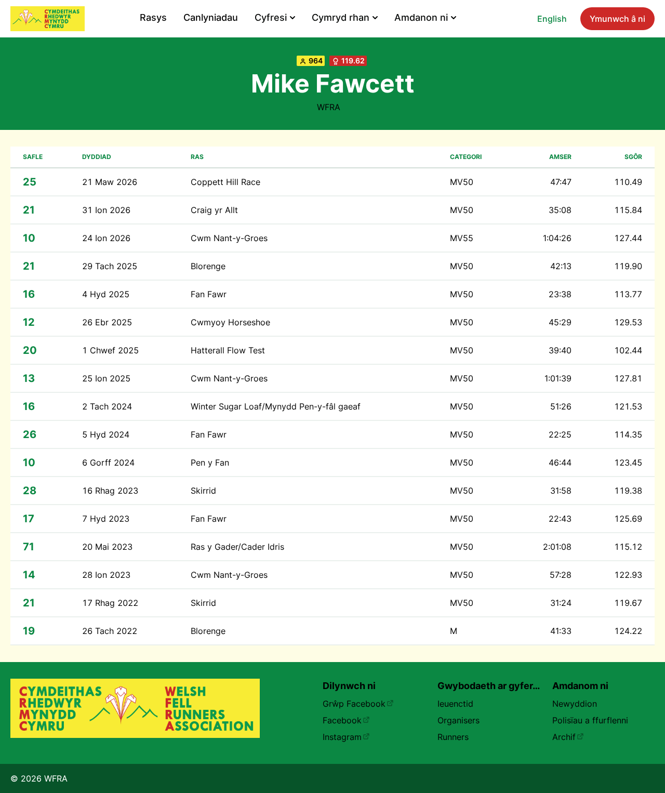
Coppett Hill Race (225, 182)
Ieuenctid (455, 703)
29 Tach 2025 (109, 266)
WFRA (328, 107)
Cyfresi (271, 17)
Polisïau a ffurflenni (590, 720)
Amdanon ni (421, 17)
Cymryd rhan (340, 17)
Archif (564, 737)
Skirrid (203, 490)
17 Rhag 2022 (110, 603)
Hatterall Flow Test (228, 350)
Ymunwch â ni (617, 19)
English (552, 19)
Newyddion (574, 703)
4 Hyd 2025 (105, 294)
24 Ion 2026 (106, 238)
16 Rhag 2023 (110, 490)
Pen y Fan (210, 462)
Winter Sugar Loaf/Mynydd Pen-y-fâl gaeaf (276, 406)
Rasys (153, 17)
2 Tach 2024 (107, 406)
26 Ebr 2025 (107, 322)
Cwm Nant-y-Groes (229, 238)
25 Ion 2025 (106, 378)
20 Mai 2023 (107, 546)
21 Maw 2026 (109, 182)
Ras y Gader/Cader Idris (237, 546)
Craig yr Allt (214, 210)
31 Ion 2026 (106, 210)
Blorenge (208, 266)
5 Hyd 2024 (105, 434)
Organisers (458, 720)
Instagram (342, 737)
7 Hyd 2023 (105, 518)
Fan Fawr (209, 294)
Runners (453, 737)
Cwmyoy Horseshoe (230, 322)
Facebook (342, 720)
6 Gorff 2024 (108, 462)
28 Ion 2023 (106, 575)
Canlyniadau (210, 17)
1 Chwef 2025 (110, 350)
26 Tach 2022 (109, 631)
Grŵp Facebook (354, 703)
